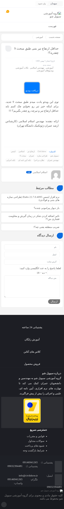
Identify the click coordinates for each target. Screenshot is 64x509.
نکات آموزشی (22, 68)
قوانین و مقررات (35, 436)
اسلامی (21, 151)
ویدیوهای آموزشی (45, 70)
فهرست (52, 26)
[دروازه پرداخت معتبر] (32, 411)
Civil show (42, 151)
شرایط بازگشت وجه (33, 450)
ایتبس (13, 151)
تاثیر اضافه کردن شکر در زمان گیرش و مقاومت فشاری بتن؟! (34, 217)
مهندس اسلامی (37, 68)
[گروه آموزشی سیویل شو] (50, 14)
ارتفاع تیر (31, 151)
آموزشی (39, 37)
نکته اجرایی (10, 160)
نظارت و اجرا (39, 160)
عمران (31, 156)
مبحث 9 (23, 156)
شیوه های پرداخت (34, 445)
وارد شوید (42, 4)
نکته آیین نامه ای (24, 160)
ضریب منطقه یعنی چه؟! (46, 227)
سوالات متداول (36, 441)
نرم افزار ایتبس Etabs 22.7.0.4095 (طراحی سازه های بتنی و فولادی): (33, 198)
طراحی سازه (42, 156)
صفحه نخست (54, 37)
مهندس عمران (53, 160)
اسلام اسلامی (40, 172)
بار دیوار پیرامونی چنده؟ (46, 208)
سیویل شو (55, 156)
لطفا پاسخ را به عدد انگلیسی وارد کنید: (40, 268)
